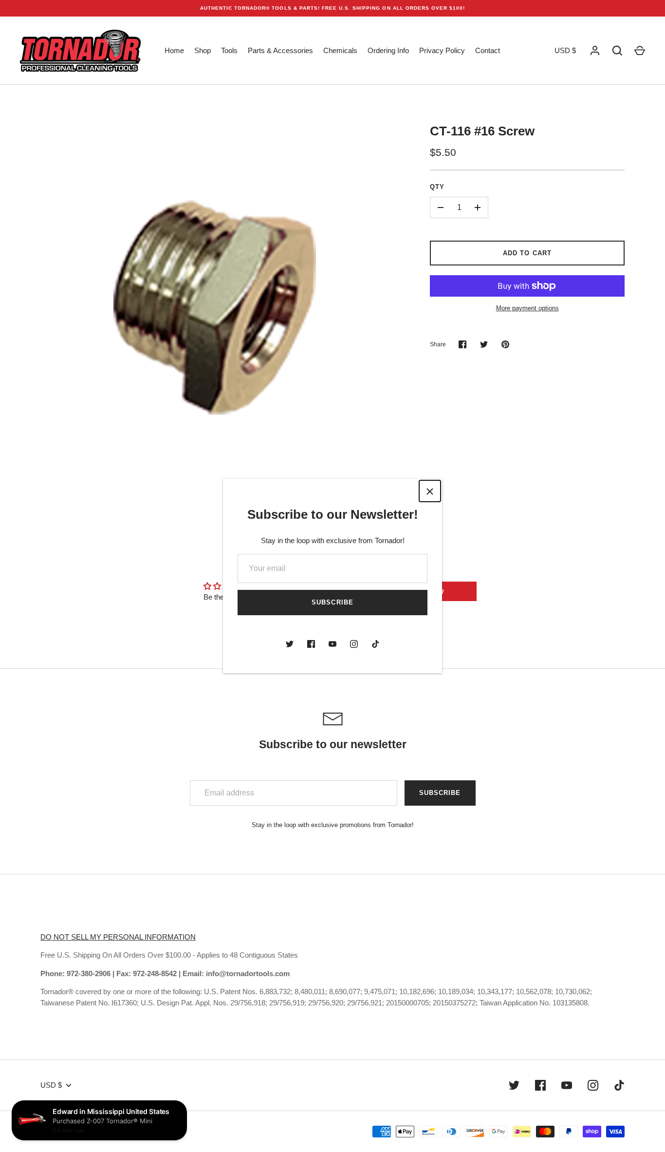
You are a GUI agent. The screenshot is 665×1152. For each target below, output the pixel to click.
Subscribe (332, 602)
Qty (437, 186)
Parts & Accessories (280, 50)
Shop (202, 50)
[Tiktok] (375, 644)
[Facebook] (311, 644)
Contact (487, 50)
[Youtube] (332, 644)
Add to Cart (527, 253)
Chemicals (340, 50)
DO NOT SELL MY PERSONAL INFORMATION (118, 937)
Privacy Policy (442, 50)
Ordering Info (388, 50)
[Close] (430, 491)
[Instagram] (354, 644)
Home (174, 50)
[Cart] (639, 50)
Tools (229, 50)
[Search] (617, 50)
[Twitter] (289, 644)
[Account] (595, 50)
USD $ (565, 50)
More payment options (527, 308)
